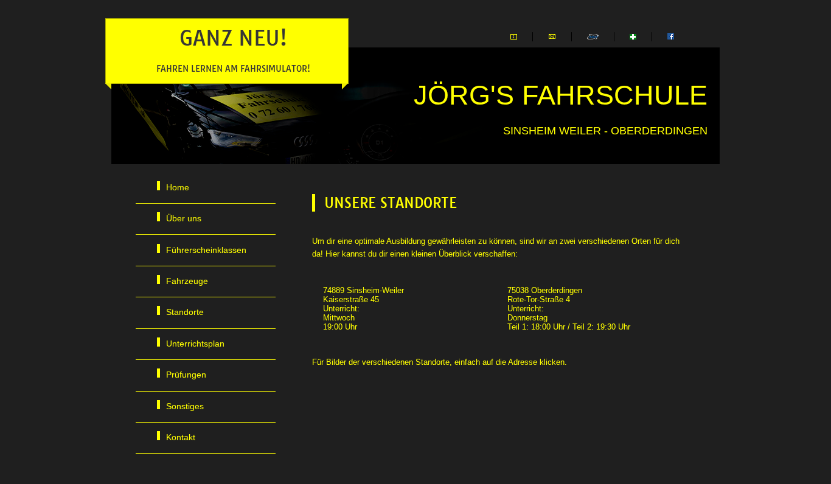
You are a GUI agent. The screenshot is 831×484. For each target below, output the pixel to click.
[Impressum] (513, 36)
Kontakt (180, 437)
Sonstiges (185, 406)
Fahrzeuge (187, 281)
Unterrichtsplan (195, 343)
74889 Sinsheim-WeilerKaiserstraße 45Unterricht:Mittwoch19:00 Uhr (363, 308)
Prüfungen (186, 374)
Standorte (185, 312)
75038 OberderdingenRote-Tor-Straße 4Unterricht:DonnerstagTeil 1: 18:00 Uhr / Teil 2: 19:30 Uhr (568, 308)
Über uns (183, 218)
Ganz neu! (233, 49)
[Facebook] (670, 36)
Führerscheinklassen (206, 250)
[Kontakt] (552, 36)
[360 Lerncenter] (593, 36)
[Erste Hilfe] (633, 36)
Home (177, 187)
